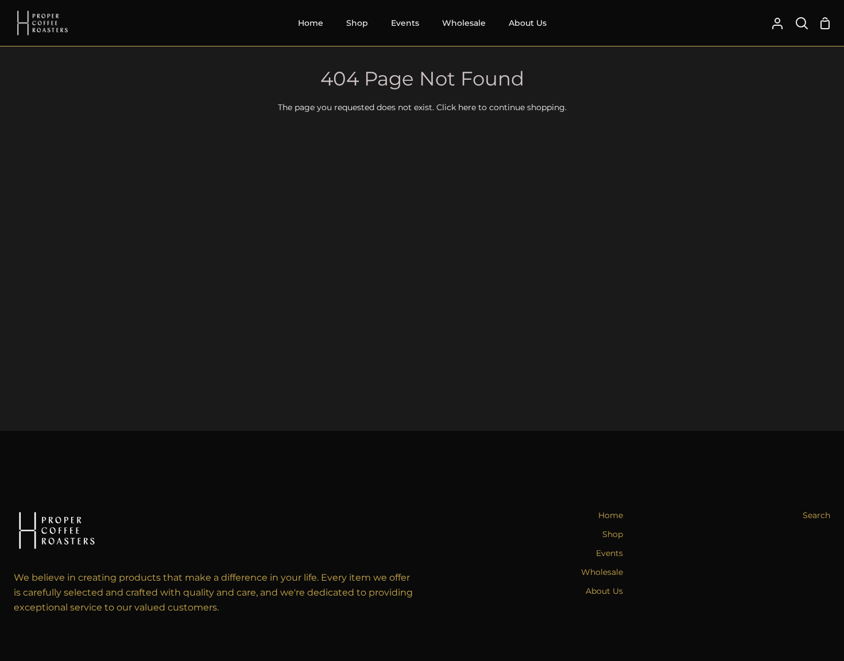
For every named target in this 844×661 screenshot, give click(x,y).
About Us (604, 591)
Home (610, 515)
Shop (612, 534)
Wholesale (602, 572)
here (467, 107)
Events (609, 553)
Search (816, 515)
